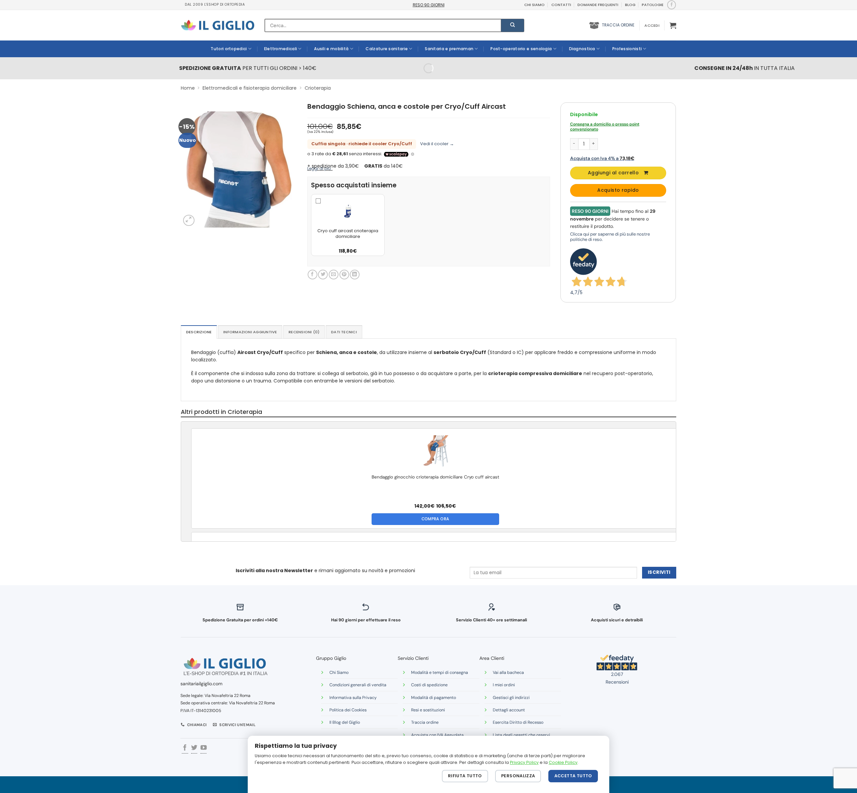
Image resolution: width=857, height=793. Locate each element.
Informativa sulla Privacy (353, 697)
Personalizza (518, 776)
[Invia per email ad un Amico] (333, 274)
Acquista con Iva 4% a (602, 158)
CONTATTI (561, 4)
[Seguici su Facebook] (671, 4)
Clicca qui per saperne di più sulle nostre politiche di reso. (610, 236)
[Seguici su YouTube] (204, 748)
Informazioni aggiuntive (250, 332)
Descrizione (199, 332)
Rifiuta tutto (465, 776)
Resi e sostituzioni (428, 710)
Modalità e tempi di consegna (439, 672)
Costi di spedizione (429, 685)
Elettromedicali (280, 49)
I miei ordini (504, 685)
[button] (651, 25)
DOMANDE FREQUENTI (597, 4)
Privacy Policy (524, 762)
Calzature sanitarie (387, 49)
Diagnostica (582, 49)
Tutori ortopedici (229, 49)
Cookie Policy (563, 762)
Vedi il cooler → (437, 144)
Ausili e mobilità (331, 49)
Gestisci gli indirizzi (511, 697)
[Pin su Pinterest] (344, 274)
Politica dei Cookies (348, 710)
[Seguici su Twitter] (194, 748)
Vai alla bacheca (508, 672)
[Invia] (512, 25)
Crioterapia (318, 88)
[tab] (199, 332)
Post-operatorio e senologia (521, 49)
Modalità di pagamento (433, 697)
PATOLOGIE (653, 4)
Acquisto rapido (618, 190)
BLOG (630, 4)
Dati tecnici (344, 332)
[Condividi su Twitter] (323, 274)
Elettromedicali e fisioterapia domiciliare (250, 88)
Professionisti (627, 49)
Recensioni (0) (304, 332)
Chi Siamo (338, 672)
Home (188, 88)
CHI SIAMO (534, 4)
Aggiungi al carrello (613, 172)
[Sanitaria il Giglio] (217, 25)
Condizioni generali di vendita (357, 685)
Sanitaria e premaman (449, 49)
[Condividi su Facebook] (312, 274)
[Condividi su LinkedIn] (355, 274)
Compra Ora (435, 519)
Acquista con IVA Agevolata (437, 735)
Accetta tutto (573, 776)
